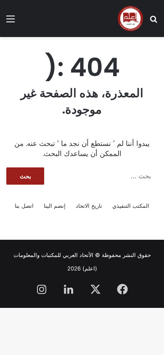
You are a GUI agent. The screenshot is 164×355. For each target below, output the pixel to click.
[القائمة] (10, 21)
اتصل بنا (24, 205)
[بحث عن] (153, 21)
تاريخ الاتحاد (89, 205)
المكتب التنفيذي (130, 205)
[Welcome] (130, 18)
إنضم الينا (55, 205)
